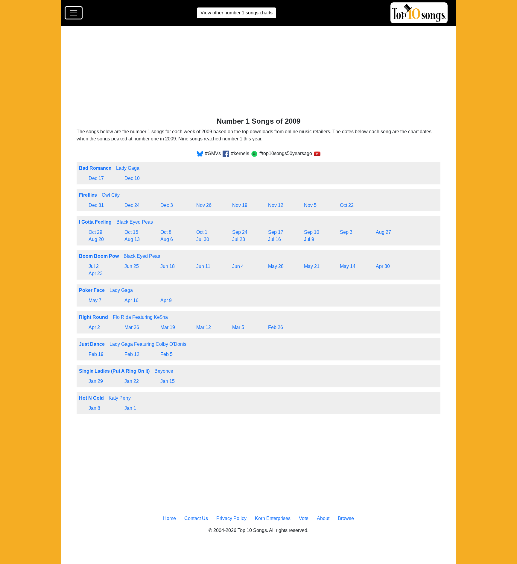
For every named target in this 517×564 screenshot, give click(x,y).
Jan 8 (94, 408)
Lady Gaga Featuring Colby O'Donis (148, 344)
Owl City (111, 195)
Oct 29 (95, 232)
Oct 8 (165, 232)
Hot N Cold (91, 398)
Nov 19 (239, 205)
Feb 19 (96, 354)
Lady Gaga (127, 168)
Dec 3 (166, 205)
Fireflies (88, 195)
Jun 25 (131, 266)
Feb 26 (275, 327)
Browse (346, 518)
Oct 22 (347, 205)
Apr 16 (131, 300)
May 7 (95, 300)
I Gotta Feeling (95, 222)
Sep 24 (239, 232)
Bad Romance (95, 168)
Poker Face (92, 290)
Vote (303, 518)
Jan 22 (131, 381)
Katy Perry (120, 398)
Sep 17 (275, 232)
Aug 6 (166, 239)
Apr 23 (96, 273)
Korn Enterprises (273, 518)
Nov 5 (310, 205)
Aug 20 (96, 239)
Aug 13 (132, 239)
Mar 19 (167, 327)
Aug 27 (383, 232)
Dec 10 (132, 178)
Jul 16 (274, 239)
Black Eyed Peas (134, 222)
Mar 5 (238, 327)
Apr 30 (383, 266)
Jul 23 (238, 239)
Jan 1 (130, 408)
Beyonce (163, 371)
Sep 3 (346, 232)
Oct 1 (201, 232)
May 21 (312, 266)
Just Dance (92, 344)
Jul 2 (94, 266)
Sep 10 (311, 232)
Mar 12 (203, 327)
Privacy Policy (231, 518)
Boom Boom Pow (99, 256)
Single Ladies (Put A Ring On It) (114, 371)
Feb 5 (166, 354)
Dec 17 (96, 178)
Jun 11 (203, 266)
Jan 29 (96, 381)
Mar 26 (131, 327)
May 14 (347, 266)
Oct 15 (131, 232)
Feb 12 (131, 354)
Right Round (93, 317)
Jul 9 (309, 239)
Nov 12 (275, 205)
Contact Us (196, 518)
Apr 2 (94, 327)
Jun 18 (167, 266)
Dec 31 (96, 205)
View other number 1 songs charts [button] (236, 12)
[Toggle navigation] (74, 12)
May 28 (276, 266)
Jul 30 (202, 239)
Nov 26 (204, 205)
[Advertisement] (256, 73)
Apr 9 (166, 300)
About (323, 518)
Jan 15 (167, 381)
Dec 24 (132, 205)
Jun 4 (238, 266)
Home (169, 518)
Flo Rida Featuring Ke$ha (140, 317)
